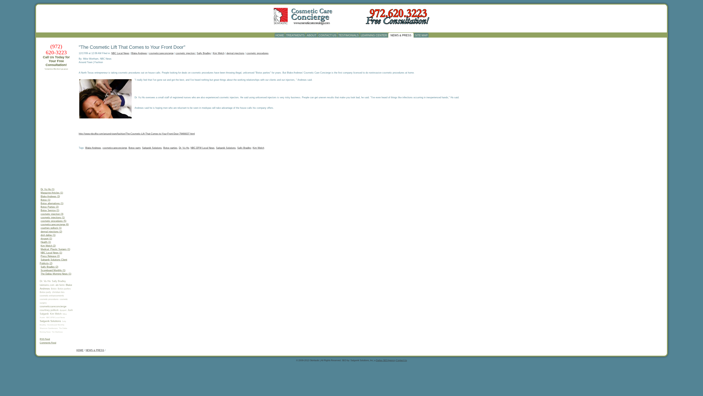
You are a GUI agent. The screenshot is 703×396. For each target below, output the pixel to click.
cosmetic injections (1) (53, 217)
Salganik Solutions (50, 321)
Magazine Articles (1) (52, 193)
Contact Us (401, 360)
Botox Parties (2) (50, 207)
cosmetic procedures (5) (53, 221)
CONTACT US (327, 35)
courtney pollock (49, 310)
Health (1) (46, 242)
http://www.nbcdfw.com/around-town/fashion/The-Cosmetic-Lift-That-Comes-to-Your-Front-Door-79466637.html (137, 133)
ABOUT (311, 35)
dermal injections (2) (51, 231)
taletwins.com (47, 285)
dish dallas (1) (48, 235)
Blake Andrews (139, 53)
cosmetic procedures (49, 299)
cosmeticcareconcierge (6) (55, 224)
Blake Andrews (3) (50, 196)
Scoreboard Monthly (55, 325)
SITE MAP (421, 35)
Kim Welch (56, 313)
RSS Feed (45, 339)
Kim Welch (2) (48, 246)
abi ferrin (60, 285)
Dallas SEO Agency (385, 360)
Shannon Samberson (49, 328)
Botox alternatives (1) (52, 203)
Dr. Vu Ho (45, 281)
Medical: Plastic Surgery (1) (55, 249)
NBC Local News (120, 53)
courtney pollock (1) (51, 228)
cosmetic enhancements (52, 296)
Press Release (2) (50, 256)
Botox (54, 288)
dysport (63, 310)
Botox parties (64, 288)
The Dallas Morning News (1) (56, 274)
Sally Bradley (59, 281)
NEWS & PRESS (400, 35)
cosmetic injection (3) (52, 214)
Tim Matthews (57, 332)
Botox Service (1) (50, 210)
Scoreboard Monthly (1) (53, 270)
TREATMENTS (295, 35)
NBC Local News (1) (51, 253)
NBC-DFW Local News (55, 317)
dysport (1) (46, 238)
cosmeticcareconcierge (53, 306)
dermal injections (235, 53)
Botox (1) (45, 200)
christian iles (58, 292)
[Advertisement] (56, 130)
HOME (280, 35)
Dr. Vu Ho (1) (47, 189)
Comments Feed (48, 343)
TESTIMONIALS (349, 35)
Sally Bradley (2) (49, 267)
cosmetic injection (186, 53)
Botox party (45, 292)
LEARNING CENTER (374, 35)
